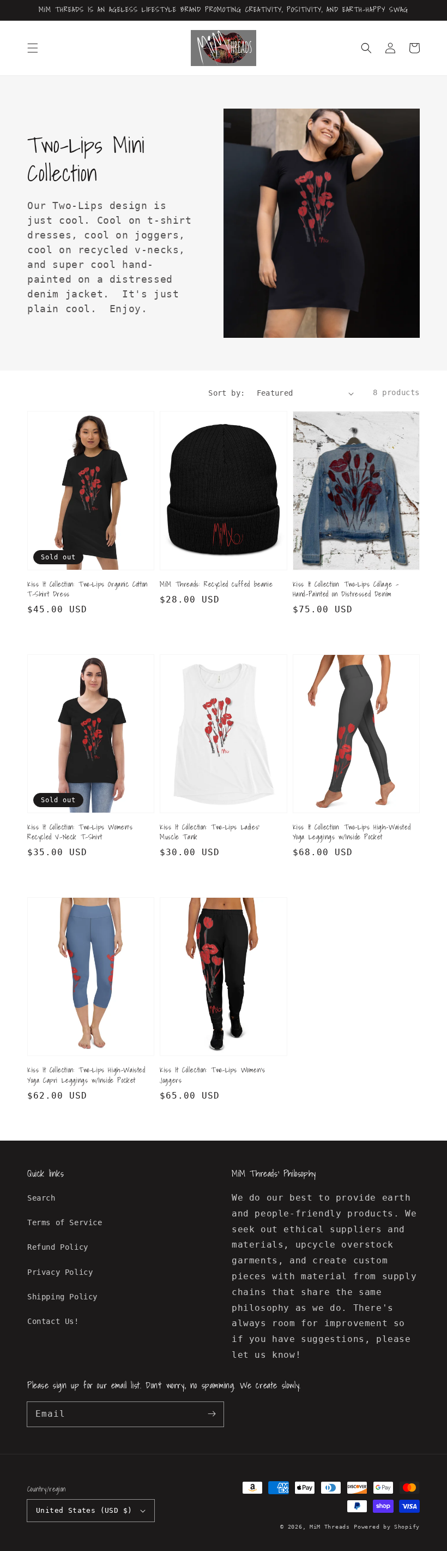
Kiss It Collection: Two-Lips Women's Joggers (212, 1075)
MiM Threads (330, 1527)
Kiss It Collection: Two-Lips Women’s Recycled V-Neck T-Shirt (80, 832)
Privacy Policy (60, 1272)
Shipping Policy (62, 1296)
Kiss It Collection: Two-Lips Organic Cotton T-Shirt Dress (87, 589)
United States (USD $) (84, 1510)
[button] (33, 48)
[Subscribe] (212, 1414)
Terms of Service (64, 1222)
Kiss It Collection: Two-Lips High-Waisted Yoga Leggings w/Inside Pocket (352, 832)
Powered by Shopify (387, 1527)
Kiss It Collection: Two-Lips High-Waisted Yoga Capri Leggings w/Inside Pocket (86, 1075)
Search (41, 1198)
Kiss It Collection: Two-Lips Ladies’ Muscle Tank (210, 832)
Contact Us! (53, 1321)
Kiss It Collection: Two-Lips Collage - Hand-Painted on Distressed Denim (346, 589)
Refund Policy (57, 1247)
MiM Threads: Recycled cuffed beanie (216, 584)
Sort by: (226, 393)
